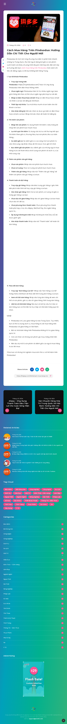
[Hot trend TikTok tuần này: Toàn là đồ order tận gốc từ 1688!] (6, 437)
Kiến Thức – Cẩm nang (11, 565)
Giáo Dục (18, 493)
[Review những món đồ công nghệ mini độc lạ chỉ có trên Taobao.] (6, 471)
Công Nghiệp (34, 489)
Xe (52, 504)
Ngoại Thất (9, 497)
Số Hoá (7, 500)
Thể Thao (8, 504)
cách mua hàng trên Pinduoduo (33, 68)
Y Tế (17, 508)
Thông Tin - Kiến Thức (49, 500)
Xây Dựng (8, 508)
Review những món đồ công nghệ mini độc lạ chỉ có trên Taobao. (33, 471)
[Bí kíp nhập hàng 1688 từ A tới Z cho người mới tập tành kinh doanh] (6, 454)
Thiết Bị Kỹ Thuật (31, 500)
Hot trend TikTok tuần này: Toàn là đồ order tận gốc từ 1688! (32, 436)
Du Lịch (57, 489)
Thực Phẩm (32, 504)
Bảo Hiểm (8, 489)
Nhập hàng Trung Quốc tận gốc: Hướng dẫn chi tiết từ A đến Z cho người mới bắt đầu (37, 446)
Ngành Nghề (21, 497)
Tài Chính (43, 504)
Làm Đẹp (57, 493)
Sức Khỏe (17, 500)
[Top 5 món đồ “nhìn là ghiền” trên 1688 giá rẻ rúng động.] (6, 463)
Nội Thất (46, 497)
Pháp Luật (56, 497)
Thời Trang (20, 504)
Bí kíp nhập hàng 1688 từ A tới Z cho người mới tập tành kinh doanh (34, 454)
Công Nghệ (47, 489)
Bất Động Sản (21, 489)
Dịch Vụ (14, 18)
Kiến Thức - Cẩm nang (42, 493)
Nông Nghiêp (34, 497)
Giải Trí (27, 493)
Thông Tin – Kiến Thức (11, 628)
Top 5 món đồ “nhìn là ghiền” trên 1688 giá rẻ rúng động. (31, 462)
